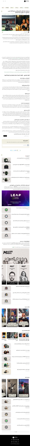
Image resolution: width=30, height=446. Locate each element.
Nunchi (14, 58)
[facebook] (18, 440)
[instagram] (12, 440)
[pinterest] (16, 442)
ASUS (16, 7)
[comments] (20, 150)
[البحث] (5, 1)
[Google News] (14, 442)
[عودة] (1, 11)
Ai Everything (26, 7)
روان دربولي (26, 32)
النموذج (13, 247)
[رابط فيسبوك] (24, 32)
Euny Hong (18, 58)
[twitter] (16, 440)
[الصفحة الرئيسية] (26, 1)
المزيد (16, 431)
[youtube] (14, 440)
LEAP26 (21, 7)
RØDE (6, 7)
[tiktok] (18, 442)
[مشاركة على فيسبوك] (16, 150)
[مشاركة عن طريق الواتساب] (12, 150)
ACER (11, 7)
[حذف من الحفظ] (2, 32)
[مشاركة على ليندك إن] (11, 150)
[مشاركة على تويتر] (14, 150)
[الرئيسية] (28, 14)
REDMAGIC (1, 7)
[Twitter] (12, 442)
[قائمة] (3, 1)
